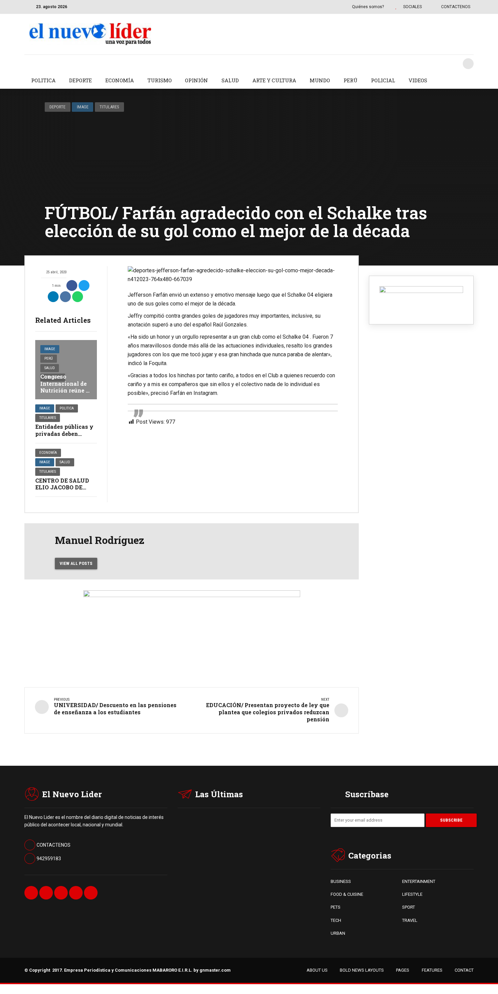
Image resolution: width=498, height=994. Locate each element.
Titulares (109, 106)
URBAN (338, 933)
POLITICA (43, 80)
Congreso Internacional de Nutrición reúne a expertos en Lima (64, 387)
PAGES (402, 970)
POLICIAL (383, 80)
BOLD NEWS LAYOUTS (362, 970)
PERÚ (350, 80)
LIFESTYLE (412, 894)
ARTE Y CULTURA (274, 80)
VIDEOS (418, 80)
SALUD (230, 80)
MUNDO (320, 80)
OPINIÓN (196, 80)
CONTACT (464, 970)
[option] (233, 275)
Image (82, 106)
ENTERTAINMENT (418, 881)
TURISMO (159, 80)
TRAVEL (409, 920)
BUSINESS (341, 881)
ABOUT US (317, 970)
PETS (335, 907)
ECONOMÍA (119, 80)
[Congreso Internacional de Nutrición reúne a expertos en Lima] (66, 370)
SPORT (408, 907)
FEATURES (432, 970)
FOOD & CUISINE (347, 894)
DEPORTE (80, 80)
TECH (336, 920)
